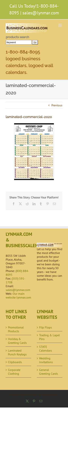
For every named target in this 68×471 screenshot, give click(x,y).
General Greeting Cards (48, 371)
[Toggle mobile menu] (60, 25)
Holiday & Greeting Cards (17, 341)
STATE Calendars (45, 348)
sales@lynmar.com (40, 13)
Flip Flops (45, 327)
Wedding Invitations (46, 360)
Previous (56, 105)
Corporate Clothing (14, 371)
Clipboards (15, 362)
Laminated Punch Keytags (17, 352)
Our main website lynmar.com (18, 295)
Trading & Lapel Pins (49, 337)
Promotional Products (16, 329)
